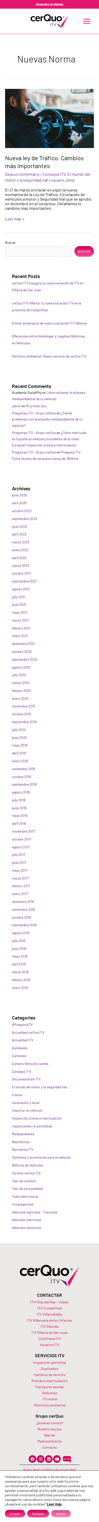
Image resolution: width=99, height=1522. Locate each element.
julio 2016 (18, 940)
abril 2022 (19, 558)
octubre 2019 (21, 714)
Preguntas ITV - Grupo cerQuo (34, 413)
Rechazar (38, 1513)
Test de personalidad (27, 1188)
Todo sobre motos (25, 1196)
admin (16, 406)
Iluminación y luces (26, 1102)
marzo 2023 (20, 542)
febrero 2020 (21, 690)
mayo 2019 (19, 745)
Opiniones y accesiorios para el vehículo (41, 1157)
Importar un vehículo (27, 1110)
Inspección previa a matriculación (37, 1118)
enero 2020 (20, 698)
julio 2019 (18, 729)
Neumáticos (21, 1142)
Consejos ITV (54, 174)
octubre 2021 (21, 573)
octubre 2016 (21, 917)
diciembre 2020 (23, 643)
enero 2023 (20, 550)
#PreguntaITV (22, 1024)
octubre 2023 (21, 511)
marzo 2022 (20, 565)
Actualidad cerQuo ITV (28, 1032)
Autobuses (20, 1048)
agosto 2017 (20, 847)
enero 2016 (20, 987)
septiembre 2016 (24, 925)
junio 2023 (19, 526)
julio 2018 (18, 800)
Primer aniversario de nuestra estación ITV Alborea (49, 323)
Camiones (19, 1056)
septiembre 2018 (24, 784)
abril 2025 (19, 503)
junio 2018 (19, 808)
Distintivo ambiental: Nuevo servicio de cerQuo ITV (49, 356)
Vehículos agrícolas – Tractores (35, 1212)
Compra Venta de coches (30, 1063)
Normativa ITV (22, 1149)
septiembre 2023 (24, 518)
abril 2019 (19, 753)
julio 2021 (18, 597)
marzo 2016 (20, 972)
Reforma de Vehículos (27, 1165)
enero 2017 (20, 894)
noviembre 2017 (23, 831)
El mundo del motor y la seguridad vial (39, 1087)
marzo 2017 (20, 878)
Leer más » (15, 219)
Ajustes (61, 1513)
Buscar (10, 242)
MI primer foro (36, 406)
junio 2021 (19, 604)
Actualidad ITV (22, 1040)
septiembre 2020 (24, 659)
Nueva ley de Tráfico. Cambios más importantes (44, 161)
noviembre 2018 (23, 769)
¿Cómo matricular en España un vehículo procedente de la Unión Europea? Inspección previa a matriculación (49, 438)
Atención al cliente (49, 4)
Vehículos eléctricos (26, 1220)
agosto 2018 (21, 792)
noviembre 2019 (23, 706)
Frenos (17, 1095)
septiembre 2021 (24, 581)
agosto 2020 (21, 667)
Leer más (54, 1504)
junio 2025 (19, 495)
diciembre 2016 (23, 901)
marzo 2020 (20, 683)
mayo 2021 (19, 612)
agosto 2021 (21, 589)
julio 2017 (18, 854)
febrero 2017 (21, 886)
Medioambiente (23, 1134)
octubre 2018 (21, 776)
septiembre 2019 (24, 722)
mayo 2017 (19, 870)
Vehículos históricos (26, 1227)
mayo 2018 (19, 815)
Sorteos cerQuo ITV (26, 1173)
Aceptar (15, 1513)
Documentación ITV (26, 1079)
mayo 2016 (19, 956)
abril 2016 (19, 964)
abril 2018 (19, 823)
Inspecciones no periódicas (32, 1126)
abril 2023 (19, 534)
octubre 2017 (21, 839)
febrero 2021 (21, 628)
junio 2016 (19, 948)
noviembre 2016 (23, 909)
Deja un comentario (22, 174)
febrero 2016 (21, 980)
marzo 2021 (20, 620)
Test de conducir (24, 1181)
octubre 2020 (22, 651)
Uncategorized (22, 1204)
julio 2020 (19, 675)
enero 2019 (20, 761)
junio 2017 (19, 862)
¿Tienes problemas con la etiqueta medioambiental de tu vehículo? (47, 419)
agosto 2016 (21, 933)
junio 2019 (19, 737)
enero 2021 (20, 636)
